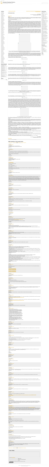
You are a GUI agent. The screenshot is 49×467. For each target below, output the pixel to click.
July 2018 (2, 28)
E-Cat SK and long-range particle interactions (44, 23)
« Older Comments (10, 142)
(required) (19, 458)
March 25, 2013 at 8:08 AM (11, 363)
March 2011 (2, 56)
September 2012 (3, 49)
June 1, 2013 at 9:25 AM (11, 157)
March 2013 (2, 46)
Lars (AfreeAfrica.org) (11, 162)
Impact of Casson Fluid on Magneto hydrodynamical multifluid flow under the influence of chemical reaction (45, 29)
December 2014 (2, 37)
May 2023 (2, 18)
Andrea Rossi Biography (44, 45)
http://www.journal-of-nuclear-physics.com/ (18, 219)
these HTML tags (13, 457)
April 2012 (2, 51)
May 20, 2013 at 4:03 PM (11, 212)
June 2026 (2, 12)
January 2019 (2, 27)
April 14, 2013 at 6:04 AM (11, 303)
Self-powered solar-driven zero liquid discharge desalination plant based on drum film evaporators (45, 38)
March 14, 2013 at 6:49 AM (11, 377)
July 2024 (2, 16)
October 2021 (2, 20)
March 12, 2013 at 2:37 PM (11, 387)
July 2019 (2, 25)
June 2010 (2, 60)
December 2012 (2, 47)
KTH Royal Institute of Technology (44, 49)
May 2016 (2, 33)
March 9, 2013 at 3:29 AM (11, 412)
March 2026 (2, 13)
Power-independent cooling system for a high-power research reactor (44, 43)
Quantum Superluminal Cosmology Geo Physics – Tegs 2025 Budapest (44, 24)
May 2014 (2, 40)
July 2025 (2, 14)
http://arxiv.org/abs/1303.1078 (31, 407)
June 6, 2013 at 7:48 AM (11, 144)
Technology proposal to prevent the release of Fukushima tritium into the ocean (44, 40)
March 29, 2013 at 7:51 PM (11, 335)
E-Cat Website (43, 48)
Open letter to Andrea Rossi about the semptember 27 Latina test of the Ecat (44, 27)
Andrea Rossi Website (44, 46)
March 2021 (2, 22)
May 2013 (2, 45)
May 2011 (2, 55)
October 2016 (2, 32)
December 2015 (2, 34)
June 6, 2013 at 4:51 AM (11, 149)
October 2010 (2, 59)
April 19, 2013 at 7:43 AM (11, 290)
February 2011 (2, 57)
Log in (42, 54)
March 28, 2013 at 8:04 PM (11, 347)
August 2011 (2, 54)
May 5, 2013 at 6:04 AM (11, 240)
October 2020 (2, 23)
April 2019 (2, 26)
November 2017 (2, 29)
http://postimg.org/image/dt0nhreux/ (12, 268)
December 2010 (2, 58)
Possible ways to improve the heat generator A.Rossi (45, 41)
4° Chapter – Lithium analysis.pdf (44, 15)
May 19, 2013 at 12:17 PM (11, 236)
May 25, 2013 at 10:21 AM (11, 203)
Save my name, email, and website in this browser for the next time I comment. (17, 461)
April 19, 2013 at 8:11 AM (11, 285)
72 (21, 142)
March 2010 (2, 62)
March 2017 (2, 31)
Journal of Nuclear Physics (9, 2)
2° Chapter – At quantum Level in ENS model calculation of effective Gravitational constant (45, 19)
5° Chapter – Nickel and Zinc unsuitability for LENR (45, 14)
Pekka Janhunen (10, 405)
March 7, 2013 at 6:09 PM (11, 441)
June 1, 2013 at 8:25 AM (11, 175)
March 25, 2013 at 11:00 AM (11, 354)
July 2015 (2, 35)
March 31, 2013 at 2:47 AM (11, 326)
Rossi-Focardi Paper (44, 50)
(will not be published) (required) (22, 459)
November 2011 (2, 53)
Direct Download (10, 138)
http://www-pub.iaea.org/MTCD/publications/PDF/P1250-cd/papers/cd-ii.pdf (16, 297)
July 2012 (2, 50)
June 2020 (2, 24)
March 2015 (2, 36)
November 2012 (2, 48)
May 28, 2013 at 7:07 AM (11, 188)
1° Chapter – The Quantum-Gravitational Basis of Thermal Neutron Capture (45, 20)
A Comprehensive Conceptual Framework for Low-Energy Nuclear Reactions (45, 22)
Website (19, 460)
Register (43, 53)
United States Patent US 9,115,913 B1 (3, 65)
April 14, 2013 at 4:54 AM (11, 308)
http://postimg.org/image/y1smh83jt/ (12, 269)
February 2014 (2, 41)
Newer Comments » (24, 142)
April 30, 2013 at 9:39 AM (11, 278)
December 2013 (2, 42)
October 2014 (2, 38)
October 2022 (2, 19)
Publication (15, 139)
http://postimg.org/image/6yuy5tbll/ (12, 271)
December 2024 (2, 15)
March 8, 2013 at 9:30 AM (11, 430)
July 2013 (2, 44)
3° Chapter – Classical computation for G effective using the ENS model (44, 17)
